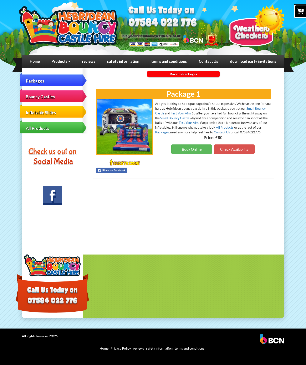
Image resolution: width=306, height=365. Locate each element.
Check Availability (234, 149)
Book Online (192, 149)
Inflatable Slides (41, 112)
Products (60, 61)
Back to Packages (183, 74)
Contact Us (208, 61)
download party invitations (253, 61)
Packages (35, 80)
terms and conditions (169, 61)
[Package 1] (124, 126)
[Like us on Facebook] (52, 195)
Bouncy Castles (40, 96)
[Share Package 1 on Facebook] (124, 170)
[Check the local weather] (256, 25)
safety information (123, 61)
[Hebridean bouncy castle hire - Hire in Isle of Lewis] (68, 25)
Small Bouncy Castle (174, 118)
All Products (37, 128)
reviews (88, 61)
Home (35, 61)
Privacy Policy (121, 348)
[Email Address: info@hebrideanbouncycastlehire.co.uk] (151, 35)
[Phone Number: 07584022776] (163, 23)
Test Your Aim (181, 113)
